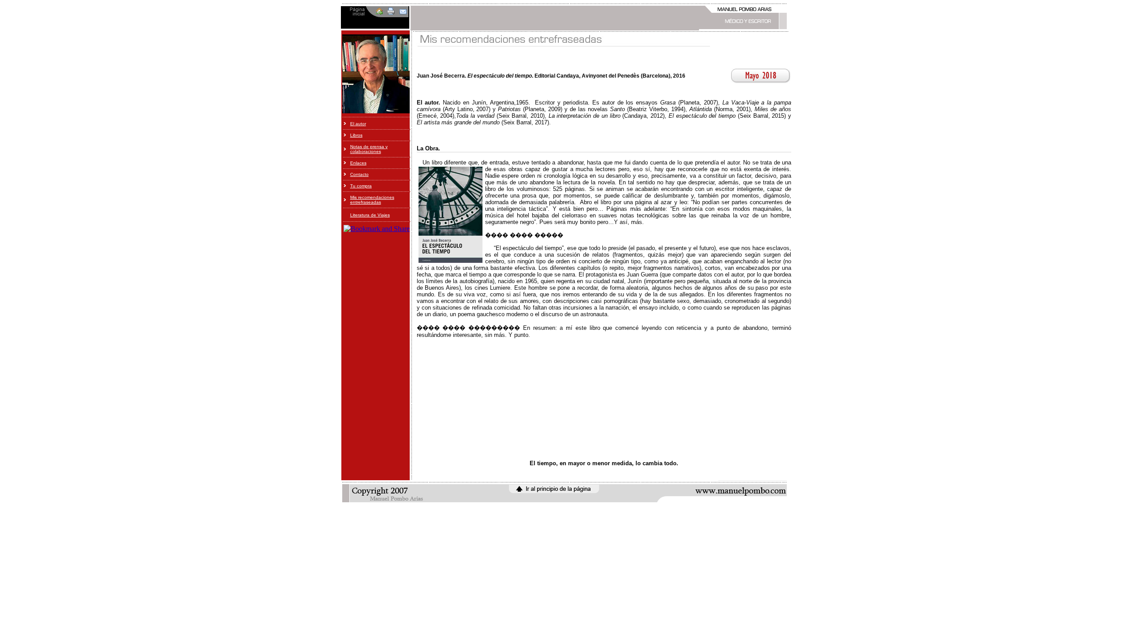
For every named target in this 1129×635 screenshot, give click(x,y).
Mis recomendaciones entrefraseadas (372, 200)
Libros (356, 135)
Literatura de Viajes (370, 215)
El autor (358, 123)
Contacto (359, 174)
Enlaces (358, 163)
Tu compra (361, 185)
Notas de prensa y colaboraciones (369, 149)
